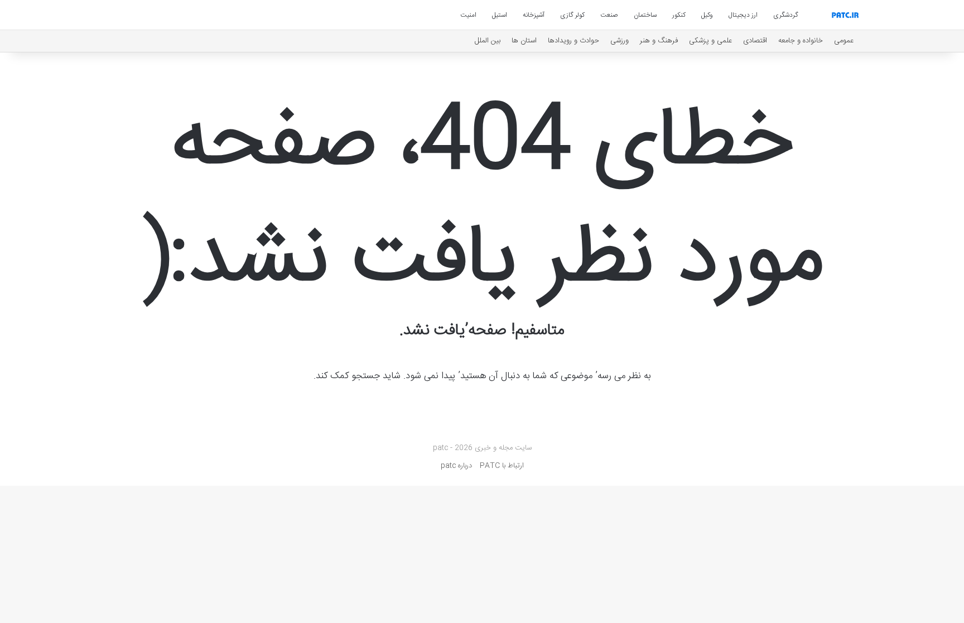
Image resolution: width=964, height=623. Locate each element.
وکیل (707, 15)
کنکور (679, 15)
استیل (499, 15)
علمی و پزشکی (710, 41)
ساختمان (645, 15)
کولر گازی (572, 15)
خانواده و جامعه (800, 41)
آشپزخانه (533, 15)
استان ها (524, 41)
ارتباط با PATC (502, 466)
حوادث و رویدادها (573, 41)
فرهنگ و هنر (659, 41)
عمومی (844, 41)
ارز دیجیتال (743, 15)
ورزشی (619, 41)
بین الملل (487, 41)
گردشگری (785, 15)
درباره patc (456, 466)
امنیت (468, 15)
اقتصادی (755, 41)
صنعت (609, 15)
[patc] (845, 15)
